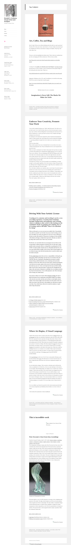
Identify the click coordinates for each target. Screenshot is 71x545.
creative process (51, 151)
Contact (5, 35)
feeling (55, 335)
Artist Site (52, 106)
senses (40, 358)
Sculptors (31, 347)
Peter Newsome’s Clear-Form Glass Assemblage (43, 437)
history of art (45, 352)
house (39, 365)
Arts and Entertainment (41, 403)
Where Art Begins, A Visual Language (45, 331)
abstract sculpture (53, 440)
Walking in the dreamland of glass (36, 518)
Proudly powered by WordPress (34, 540)
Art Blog (38, 106)
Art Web (39, 55)
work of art (49, 267)
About (5, 31)
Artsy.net (31, 78)
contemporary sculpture (38, 441)
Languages (52, 403)
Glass (53, 529)
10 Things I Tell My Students (35, 300)
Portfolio (5, 33)
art (57, 317)
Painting (30, 201)
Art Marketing (43, 317)
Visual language (32, 405)
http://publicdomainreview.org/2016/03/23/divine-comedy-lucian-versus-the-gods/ (45, 73)
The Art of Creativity (33, 189)
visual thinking (34, 357)
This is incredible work (39, 417)
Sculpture (31, 109)
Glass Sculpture (53, 441)
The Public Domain (58, 66)
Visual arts (35, 109)
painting (45, 224)
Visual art (43, 318)
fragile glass (31, 517)
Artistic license (32, 306)
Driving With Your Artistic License (44, 213)
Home (5, 29)
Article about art (47, 106)
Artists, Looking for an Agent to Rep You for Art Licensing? (41, 303)
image (54, 343)
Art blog (57, 402)
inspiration (53, 317)
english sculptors (46, 441)
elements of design (52, 275)
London (56, 529)
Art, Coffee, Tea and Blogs (40, 41)
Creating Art (56, 106)
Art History (42, 106)
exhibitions (60, 317)
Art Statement (34, 403)
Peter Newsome (36, 443)
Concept (47, 403)
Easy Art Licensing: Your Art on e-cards (37, 301)
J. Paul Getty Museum (33, 318)
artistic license (35, 256)
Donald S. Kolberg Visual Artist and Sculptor (10, 19)
